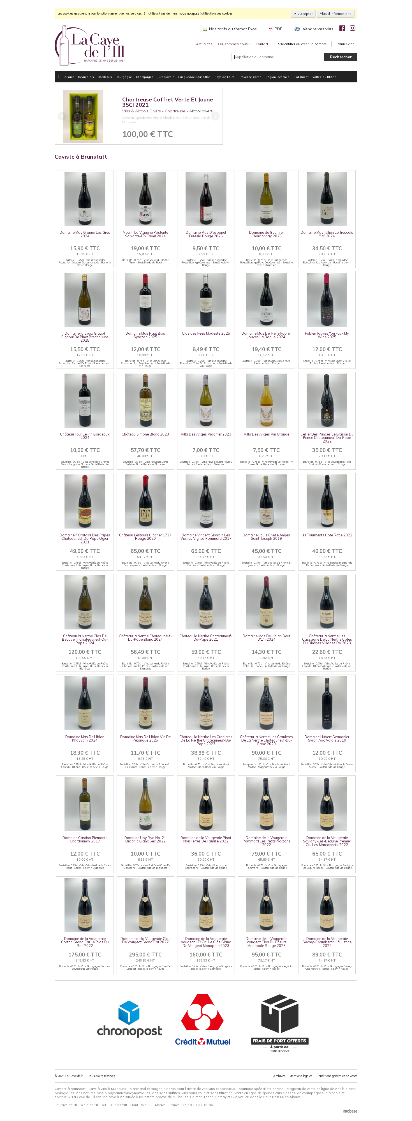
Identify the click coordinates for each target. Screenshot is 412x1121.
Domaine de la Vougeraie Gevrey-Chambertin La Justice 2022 (326, 942)
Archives (279, 1076)
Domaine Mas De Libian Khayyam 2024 (84, 739)
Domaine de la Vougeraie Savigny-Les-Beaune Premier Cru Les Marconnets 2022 (327, 841)
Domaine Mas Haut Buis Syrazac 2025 (145, 335)
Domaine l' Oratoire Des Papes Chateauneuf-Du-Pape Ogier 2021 (85, 538)
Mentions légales (301, 1076)
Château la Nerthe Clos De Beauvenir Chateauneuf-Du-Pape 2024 (85, 639)
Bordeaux (105, 76)
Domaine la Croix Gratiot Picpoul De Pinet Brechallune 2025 (84, 336)
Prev (62, 116)
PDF (278, 28)
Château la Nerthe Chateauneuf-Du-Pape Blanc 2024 (145, 638)
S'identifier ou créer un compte (302, 44)
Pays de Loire (224, 76)
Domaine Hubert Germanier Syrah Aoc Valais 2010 (327, 739)
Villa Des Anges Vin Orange (266, 434)
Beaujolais (86, 76)
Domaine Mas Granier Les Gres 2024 (85, 234)
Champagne (145, 76)
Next (215, 116)
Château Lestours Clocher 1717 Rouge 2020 (145, 537)
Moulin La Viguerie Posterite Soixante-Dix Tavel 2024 (145, 234)
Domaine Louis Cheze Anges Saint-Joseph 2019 (266, 537)
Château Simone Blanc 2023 (145, 434)
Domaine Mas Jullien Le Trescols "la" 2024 (327, 234)
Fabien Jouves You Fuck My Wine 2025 (327, 335)
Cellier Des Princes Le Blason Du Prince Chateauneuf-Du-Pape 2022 (326, 437)
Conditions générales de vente (336, 1076)
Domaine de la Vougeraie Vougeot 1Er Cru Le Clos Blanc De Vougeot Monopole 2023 (206, 942)
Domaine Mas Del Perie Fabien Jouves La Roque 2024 (266, 335)
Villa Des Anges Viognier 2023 (206, 434)
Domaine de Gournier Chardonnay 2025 (266, 234)
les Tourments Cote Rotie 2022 (327, 535)
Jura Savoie (166, 76)
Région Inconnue (277, 76)
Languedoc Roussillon (194, 76)
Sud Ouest (301, 76)
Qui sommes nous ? (234, 44)
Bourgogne (124, 76)
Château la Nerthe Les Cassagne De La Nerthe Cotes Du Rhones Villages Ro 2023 (327, 639)
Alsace (69, 76)
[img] (342, 28)
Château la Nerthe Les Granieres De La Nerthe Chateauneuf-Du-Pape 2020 (266, 740)
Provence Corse (250, 76)
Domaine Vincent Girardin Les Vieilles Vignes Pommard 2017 (206, 537)
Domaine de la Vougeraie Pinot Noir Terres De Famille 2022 (205, 839)
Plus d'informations (335, 13)
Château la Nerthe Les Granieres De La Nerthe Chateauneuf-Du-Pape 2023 (205, 740)
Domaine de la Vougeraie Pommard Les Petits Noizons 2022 (266, 841)
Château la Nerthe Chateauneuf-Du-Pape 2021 (205, 638)
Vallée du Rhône (324, 76)
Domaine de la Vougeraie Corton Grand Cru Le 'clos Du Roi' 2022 (85, 942)
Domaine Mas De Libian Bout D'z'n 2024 (266, 638)
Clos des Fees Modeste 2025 (206, 333)
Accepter (305, 13)
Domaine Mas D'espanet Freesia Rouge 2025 (206, 234)
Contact (262, 44)
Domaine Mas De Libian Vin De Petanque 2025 (145, 739)
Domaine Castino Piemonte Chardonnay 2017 (85, 839)
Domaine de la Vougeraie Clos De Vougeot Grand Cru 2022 (145, 940)
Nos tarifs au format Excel (233, 28)
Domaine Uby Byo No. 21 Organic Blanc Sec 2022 (145, 839)
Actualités (204, 44)
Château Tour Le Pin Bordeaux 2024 (85, 436)
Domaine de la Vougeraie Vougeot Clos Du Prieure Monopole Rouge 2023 (266, 942)
